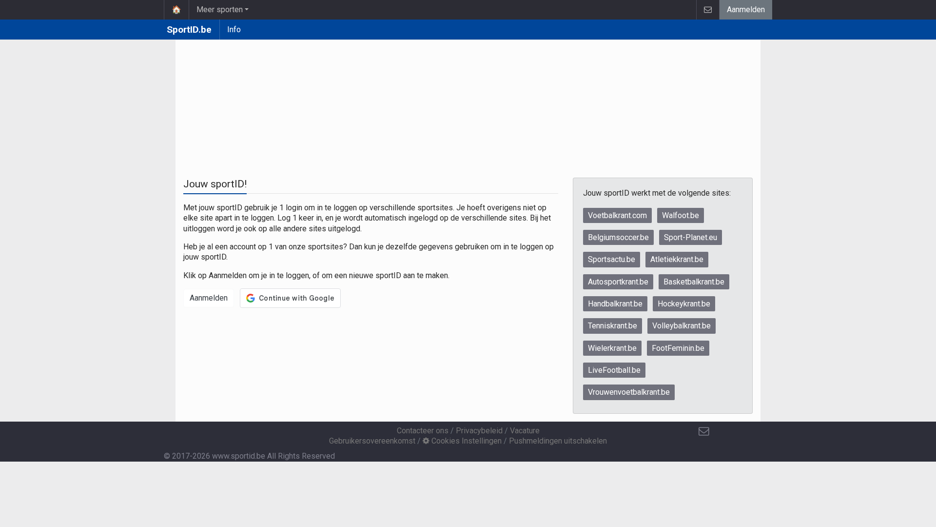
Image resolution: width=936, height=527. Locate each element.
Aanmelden (746, 9)
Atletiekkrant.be (676, 259)
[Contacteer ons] (707, 10)
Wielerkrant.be (612, 348)
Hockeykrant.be (684, 303)
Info (234, 29)
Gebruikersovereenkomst (372, 441)
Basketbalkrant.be (693, 281)
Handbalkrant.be (615, 303)
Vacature (525, 430)
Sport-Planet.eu (690, 237)
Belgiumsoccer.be (618, 237)
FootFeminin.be (678, 348)
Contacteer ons (422, 430)
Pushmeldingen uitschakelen (558, 441)
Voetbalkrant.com (617, 215)
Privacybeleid (479, 430)
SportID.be (189, 29)
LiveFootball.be (614, 370)
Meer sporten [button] (219, 9)
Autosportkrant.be (618, 281)
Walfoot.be (680, 215)
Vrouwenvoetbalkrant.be (629, 392)
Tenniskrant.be (612, 325)
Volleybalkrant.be (681, 325)
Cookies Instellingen (465, 441)
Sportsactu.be (611, 259)
